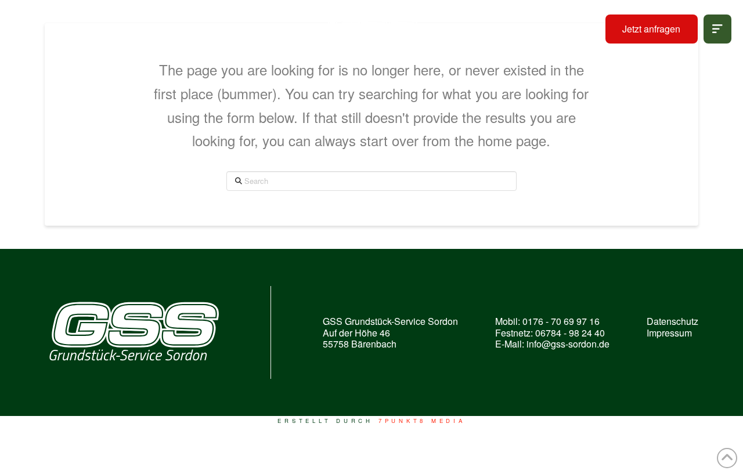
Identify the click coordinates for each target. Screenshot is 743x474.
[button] (717, 29)
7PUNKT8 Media (422, 421)
